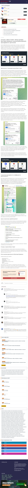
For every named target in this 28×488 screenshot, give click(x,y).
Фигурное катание (22, 429)
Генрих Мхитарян (4, 417)
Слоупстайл (21, 371)
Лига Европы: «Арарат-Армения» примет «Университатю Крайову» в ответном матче (13, 350)
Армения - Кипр (8, 413)
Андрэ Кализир (3, 412)
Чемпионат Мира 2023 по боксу (5, 433)
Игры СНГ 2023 (18, 421)
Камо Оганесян (22, 421)
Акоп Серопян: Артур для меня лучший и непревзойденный (11, 345)
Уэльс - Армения (17, 429)
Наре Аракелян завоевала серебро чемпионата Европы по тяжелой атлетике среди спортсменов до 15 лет (14, 362)
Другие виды (3, 348)
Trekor (4, 7)
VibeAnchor (5, 10)
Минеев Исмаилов (4, 425)
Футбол (3, 344)
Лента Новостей (3, 371)
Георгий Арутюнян (9, 417)
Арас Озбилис (7, 412)
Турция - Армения (7, 429)
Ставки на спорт (10, 371)
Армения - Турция (18, 413)
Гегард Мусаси (21, 416)
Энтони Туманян (3, 437)
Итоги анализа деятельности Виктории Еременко (10, 34)
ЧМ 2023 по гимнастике (12, 433)
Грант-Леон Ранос (21, 417)
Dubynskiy (22, 165)
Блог (6, 371)
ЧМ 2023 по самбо (18, 433)
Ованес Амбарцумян (20, 425)
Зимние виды (14, 421)
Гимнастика (13, 417)
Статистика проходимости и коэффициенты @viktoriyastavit (11, 30)
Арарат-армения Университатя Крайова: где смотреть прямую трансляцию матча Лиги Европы (13, 341)
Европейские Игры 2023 (4, 421)
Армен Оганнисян (20, 412)
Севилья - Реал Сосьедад (6, 386)
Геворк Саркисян (17, 416)
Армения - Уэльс (23, 413)
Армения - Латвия (13, 413)
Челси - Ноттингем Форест (6, 399)
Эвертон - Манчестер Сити (6, 403)
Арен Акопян (11, 412)
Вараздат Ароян (8, 416)
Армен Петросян (3, 413)
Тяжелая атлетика (17, 371)
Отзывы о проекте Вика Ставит (7, 33)
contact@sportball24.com (17, 470)
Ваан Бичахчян (3, 416)
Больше (24, 64)
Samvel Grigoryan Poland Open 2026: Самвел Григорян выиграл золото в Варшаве (13, 354)
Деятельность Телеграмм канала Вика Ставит (9, 29)
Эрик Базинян (8, 437)
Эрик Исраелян (12, 437)
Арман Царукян (15, 412)
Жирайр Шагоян (10, 421)
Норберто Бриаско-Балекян (14, 425)
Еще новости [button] (3, 365)
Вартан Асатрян (12, 416)
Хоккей (13, 371)
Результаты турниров (8, 477)
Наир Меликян (8, 425)
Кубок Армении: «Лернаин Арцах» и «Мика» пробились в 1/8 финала (12, 358)
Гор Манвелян (16, 417)
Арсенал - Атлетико (5, 390)
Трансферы (3, 375)
